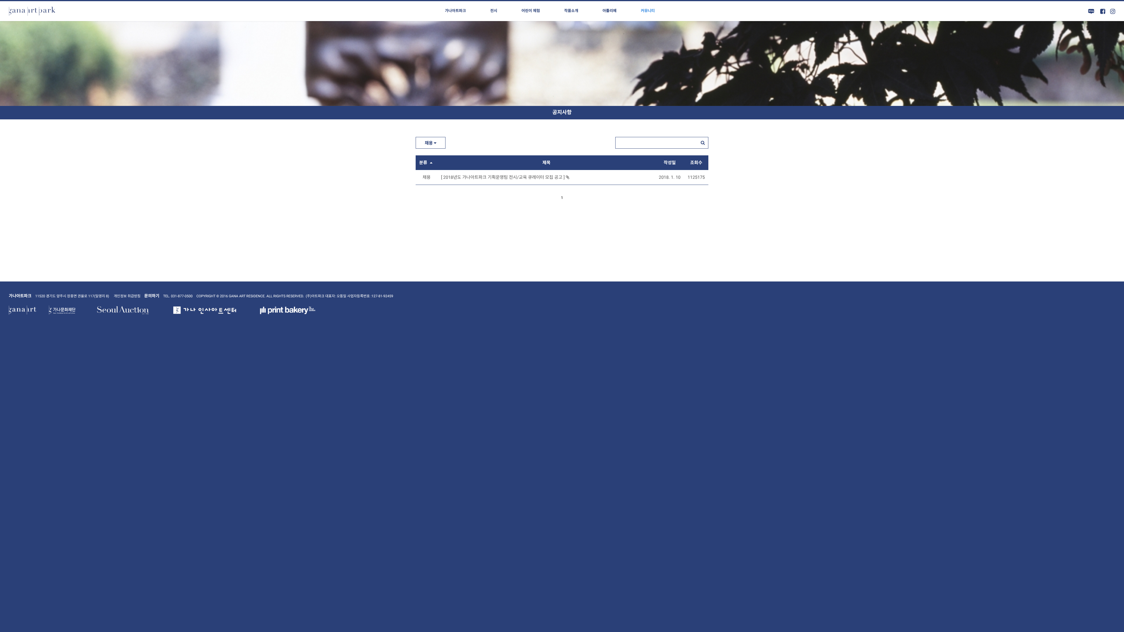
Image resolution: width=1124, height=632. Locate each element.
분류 (423, 162)
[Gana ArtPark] (32, 11)
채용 (429, 143)
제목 (546, 162)
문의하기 (152, 296)
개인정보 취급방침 (127, 296)
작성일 (670, 162)
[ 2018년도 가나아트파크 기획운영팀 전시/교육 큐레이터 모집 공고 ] (503, 177)
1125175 (696, 177)
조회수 (696, 162)
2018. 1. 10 (670, 177)
